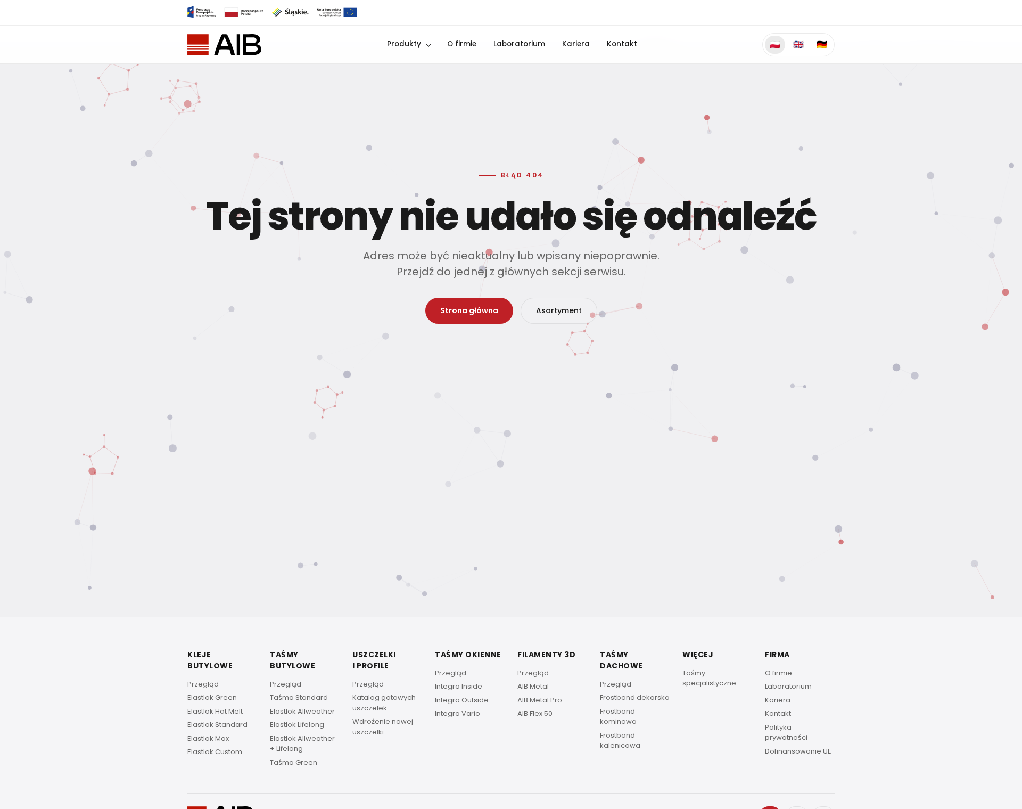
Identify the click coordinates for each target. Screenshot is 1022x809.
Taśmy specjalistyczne (709, 678)
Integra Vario (457, 713)
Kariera (576, 44)
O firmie (461, 44)
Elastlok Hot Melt (215, 711)
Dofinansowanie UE (798, 751)
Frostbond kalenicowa (620, 740)
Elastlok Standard (217, 725)
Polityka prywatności (786, 732)
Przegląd (203, 684)
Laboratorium (519, 44)
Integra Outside (462, 700)
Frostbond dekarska (635, 697)
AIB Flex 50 (535, 713)
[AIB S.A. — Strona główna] (224, 44)
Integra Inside (458, 686)
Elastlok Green (212, 697)
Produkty (404, 44)
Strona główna (469, 310)
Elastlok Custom (214, 752)
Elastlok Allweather (302, 711)
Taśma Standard (299, 697)
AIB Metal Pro (539, 700)
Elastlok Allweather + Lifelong (302, 743)
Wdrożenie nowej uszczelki (382, 726)
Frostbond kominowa (618, 716)
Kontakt (622, 44)
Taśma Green (293, 762)
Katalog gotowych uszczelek (384, 702)
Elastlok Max (208, 738)
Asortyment (559, 310)
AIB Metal (533, 686)
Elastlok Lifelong (297, 725)
